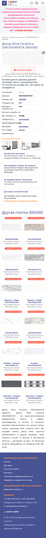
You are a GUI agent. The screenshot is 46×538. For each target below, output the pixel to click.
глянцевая (24, 119)
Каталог (7, 462)
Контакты (8, 472)
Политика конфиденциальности (18, 476)
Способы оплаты (11, 469)
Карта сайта (12, 512)
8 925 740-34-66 (28, 499)
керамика (23, 126)
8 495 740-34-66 (13, 499)
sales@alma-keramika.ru (16, 506)
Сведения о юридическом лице (18, 480)
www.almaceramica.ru (13, 489)
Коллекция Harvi (11, 138)
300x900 (22, 99)
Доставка (8, 465)
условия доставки (23, 30)
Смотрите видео (24, 70)
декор (22, 130)
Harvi (21, 92)
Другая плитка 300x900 (22, 212)
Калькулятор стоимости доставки (20, 201)
